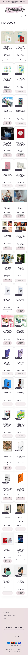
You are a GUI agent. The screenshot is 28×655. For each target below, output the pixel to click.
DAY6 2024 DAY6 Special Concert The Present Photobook (7, 425)
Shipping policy (19, 649)
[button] (2, 9)
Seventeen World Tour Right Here (7, 456)
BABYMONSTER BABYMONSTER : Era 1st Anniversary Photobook (7, 489)
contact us (6, 622)
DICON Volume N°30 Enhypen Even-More (20, 236)
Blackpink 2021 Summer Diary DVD (7, 175)
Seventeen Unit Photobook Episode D (7, 363)
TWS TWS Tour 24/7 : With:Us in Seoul (21, 79)
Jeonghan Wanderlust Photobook (21, 268)
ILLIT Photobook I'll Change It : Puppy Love (7, 300)
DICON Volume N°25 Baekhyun (7, 236)
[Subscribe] (23, 631)
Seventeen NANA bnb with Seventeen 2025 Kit (7, 394)
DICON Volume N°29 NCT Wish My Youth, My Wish (20, 331)
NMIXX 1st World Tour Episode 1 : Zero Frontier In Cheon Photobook (7, 144)
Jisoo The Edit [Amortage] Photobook (20, 394)
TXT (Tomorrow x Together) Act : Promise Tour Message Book (20, 425)
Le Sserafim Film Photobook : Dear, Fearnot (20, 175)
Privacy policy (20, 647)
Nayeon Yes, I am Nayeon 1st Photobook (7, 549)
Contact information (14, 651)
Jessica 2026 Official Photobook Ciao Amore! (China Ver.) (20, 49)
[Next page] (17, 600)
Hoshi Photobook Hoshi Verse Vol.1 (20, 111)
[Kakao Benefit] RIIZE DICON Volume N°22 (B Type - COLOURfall (7, 206)
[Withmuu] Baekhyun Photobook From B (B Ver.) (7, 519)
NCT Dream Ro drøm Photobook (7, 111)
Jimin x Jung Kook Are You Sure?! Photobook (7, 581)
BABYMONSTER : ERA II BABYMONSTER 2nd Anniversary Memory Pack (20, 144)
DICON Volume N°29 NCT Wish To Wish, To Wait (7, 331)
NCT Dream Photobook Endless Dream (20, 581)
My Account (6, 612)
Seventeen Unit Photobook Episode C (20, 363)
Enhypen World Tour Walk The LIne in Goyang (20, 456)
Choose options (7, 91)
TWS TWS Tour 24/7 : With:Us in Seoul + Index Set (7, 79)
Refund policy (12, 647)
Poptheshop (13, 645)
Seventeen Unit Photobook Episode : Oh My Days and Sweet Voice (20, 489)
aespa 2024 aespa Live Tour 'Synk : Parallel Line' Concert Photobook (20, 550)
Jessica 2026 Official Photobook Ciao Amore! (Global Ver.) (7, 49)
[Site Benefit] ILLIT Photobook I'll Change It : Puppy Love (20, 301)
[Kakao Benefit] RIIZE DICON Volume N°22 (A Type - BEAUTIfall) (20, 206)
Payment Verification (9, 615)
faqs (4, 618)
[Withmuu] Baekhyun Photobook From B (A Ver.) (20, 519)
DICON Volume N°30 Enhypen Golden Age (7, 268)
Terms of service (10, 649)
